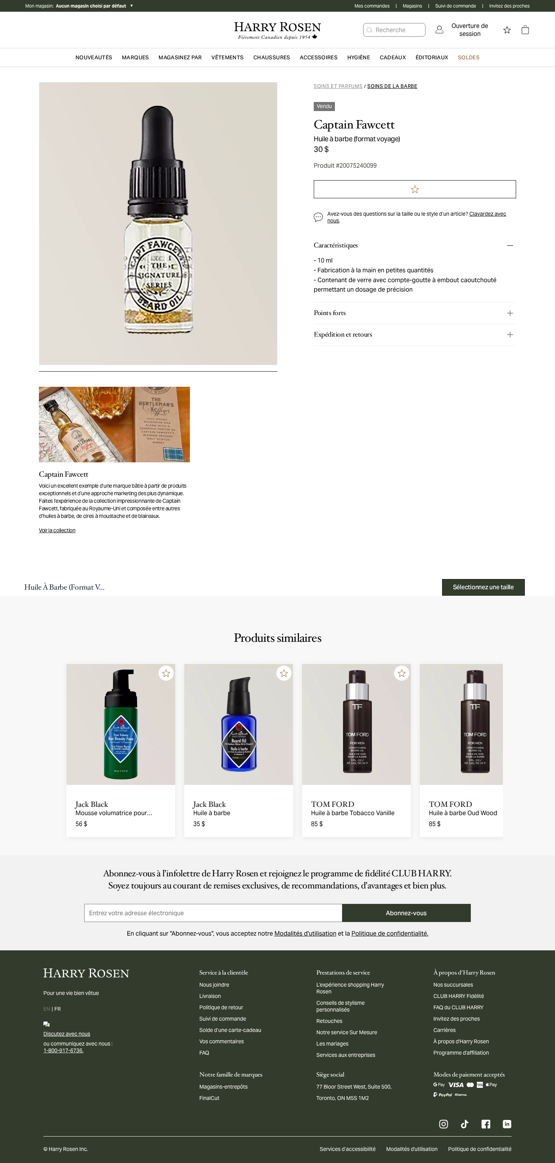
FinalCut (209, 1098)
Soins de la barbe (392, 86)
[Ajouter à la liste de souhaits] (166, 673)
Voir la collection (57, 530)
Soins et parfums (338, 86)
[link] (465, 30)
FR (57, 1008)
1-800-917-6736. (63, 1050)
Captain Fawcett (354, 125)
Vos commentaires (221, 1041)
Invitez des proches (509, 6)
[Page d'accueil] (277, 30)
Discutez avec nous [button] (66, 1033)
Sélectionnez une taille (483, 587)
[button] (370, 30)
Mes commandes (372, 6)
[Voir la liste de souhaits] (507, 30)
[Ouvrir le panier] (525, 30)
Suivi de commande (455, 6)
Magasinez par (180, 57)
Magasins (412, 6)
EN (46, 1008)
